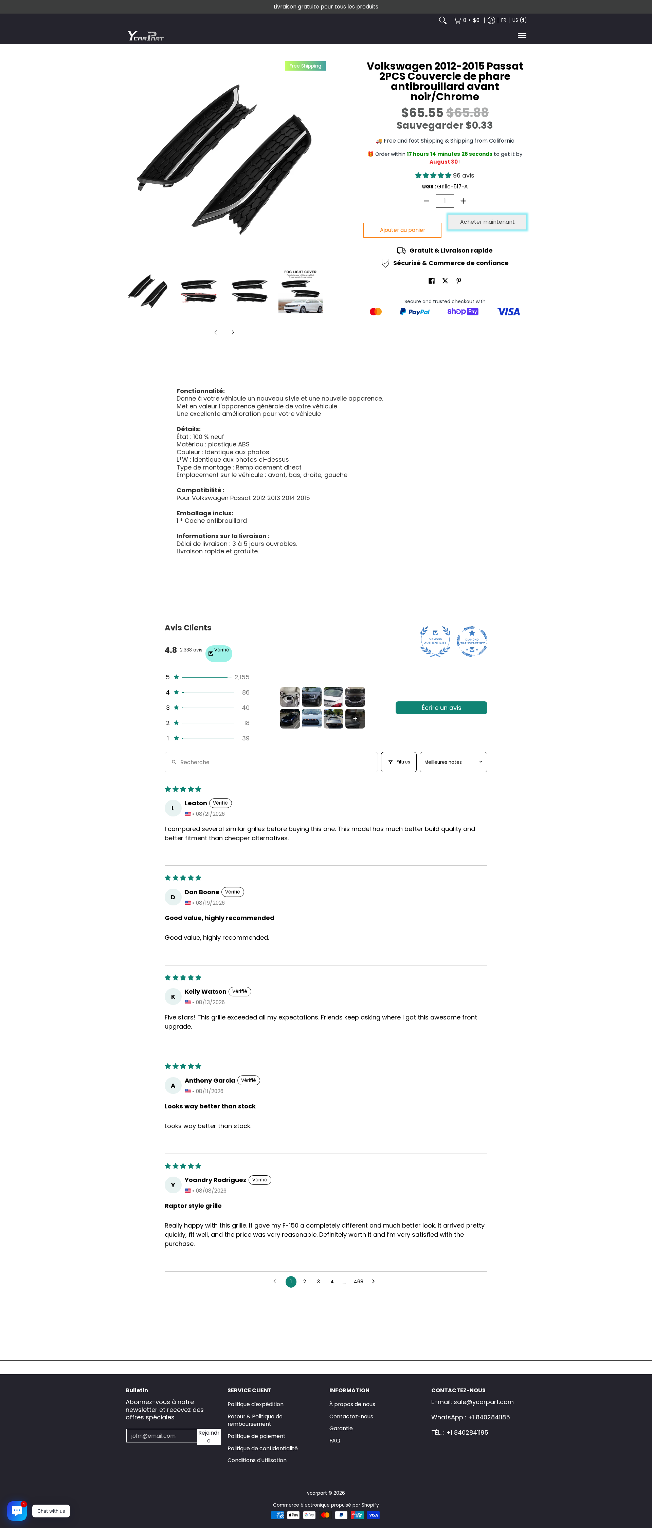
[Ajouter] (463, 201)
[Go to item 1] (290, 697)
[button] (434, 175)
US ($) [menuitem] (519, 20)
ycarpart (317, 1493)
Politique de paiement (257, 1436)
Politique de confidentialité (263, 1448)
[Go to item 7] (333, 719)
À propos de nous (352, 1404)
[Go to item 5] (290, 719)
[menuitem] (467, 20)
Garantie (341, 1428)
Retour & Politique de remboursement (255, 1420)
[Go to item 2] (312, 697)
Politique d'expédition (256, 1404)
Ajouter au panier (402, 230)
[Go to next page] (375, 1281)
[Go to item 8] (355, 719)
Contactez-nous (351, 1416)
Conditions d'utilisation (257, 1460)
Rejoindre (208, 1436)
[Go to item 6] (312, 719)
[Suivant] (232, 332)
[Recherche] (443, 20)
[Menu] (521, 35)
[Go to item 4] (355, 697)
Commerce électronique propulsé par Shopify (326, 1505)
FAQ (334, 1440)
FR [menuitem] (503, 20)
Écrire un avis (441, 707)
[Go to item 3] (333, 697)
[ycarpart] (146, 35)
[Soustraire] (426, 201)
